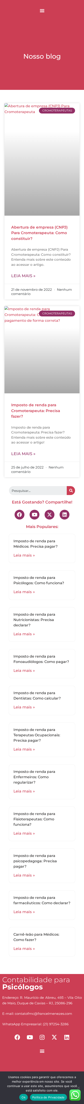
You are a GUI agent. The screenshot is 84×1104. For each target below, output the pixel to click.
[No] (78, 1087)
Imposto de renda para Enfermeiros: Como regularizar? (34, 777)
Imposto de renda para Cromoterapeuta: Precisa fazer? (35, 411)
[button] (42, 10)
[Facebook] (19, 515)
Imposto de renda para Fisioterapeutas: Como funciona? (34, 819)
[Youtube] (34, 515)
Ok (24, 1097)
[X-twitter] (49, 515)
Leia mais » (23, 275)
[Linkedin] (64, 515)
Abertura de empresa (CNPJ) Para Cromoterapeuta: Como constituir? (39, 233)
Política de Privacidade (48, 1097)
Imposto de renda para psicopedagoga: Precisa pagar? (35, 861)
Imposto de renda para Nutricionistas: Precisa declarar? (34, 619)
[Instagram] (42, 1037)
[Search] (71, 490)
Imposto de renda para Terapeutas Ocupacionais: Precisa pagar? (36, 735)
